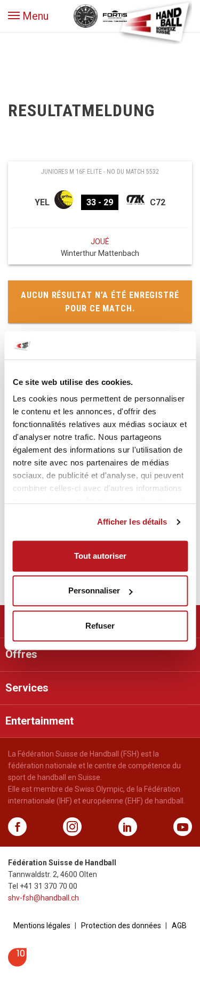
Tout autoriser (100, 555)
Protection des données (121, 925)
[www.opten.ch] (17, 964)
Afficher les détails (132, 521)
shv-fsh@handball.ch (43, 898)
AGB (179, 925)
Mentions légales (41, 925)
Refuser (100, 625)
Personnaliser (94, 590)
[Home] (154, 21)
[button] (28, 16)
